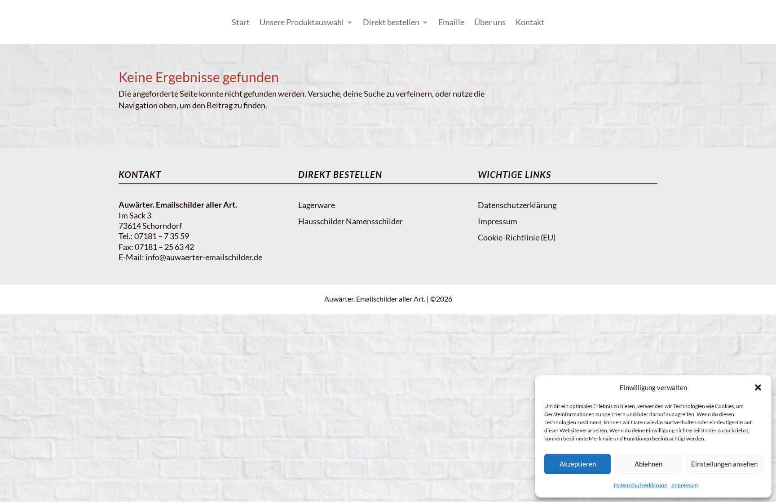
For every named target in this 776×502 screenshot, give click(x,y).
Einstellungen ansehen (724, 464)
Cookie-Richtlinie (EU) (517, 237)
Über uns (490, 22)
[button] (758, 387)
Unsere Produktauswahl (302, 22)
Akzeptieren (578, 464)
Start (241, 22)
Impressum (684, 485)
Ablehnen (648, 464)
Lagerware (316, 205)
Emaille (451, 22)
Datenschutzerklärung (640, 485)
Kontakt (530, 22)
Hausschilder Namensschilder (350, 221)
